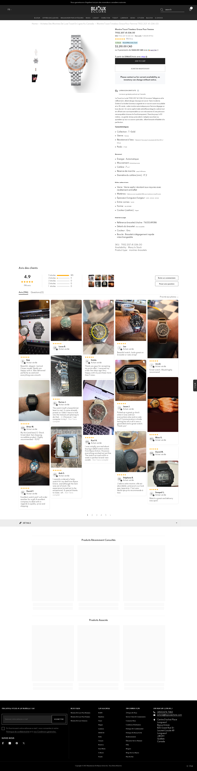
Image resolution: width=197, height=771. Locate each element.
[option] (75, 60)
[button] (140, 50)
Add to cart (140, 61)
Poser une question (166, 284)
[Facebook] (2, 743)
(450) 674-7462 (165, 712)
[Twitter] (23, 743)
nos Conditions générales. (45, 732)
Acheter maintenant (140, 69)
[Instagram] (9, 743)
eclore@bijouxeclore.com (169, 715)
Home (35, 24)
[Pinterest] (16, 743)
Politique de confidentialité (18, 732)
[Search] (172, 10)
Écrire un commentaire (166, 278)
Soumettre (59, 719)
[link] (53, 604)
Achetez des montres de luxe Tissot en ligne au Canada (67, 24)
